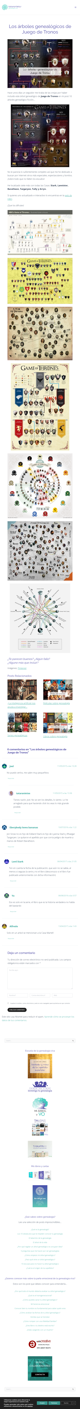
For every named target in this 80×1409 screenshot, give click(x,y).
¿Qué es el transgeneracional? (40, 1295)
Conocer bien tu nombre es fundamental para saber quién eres (40, 1308)
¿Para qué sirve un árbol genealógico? (40, 1259)
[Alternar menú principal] (75, 7)
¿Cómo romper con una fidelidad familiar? (40, 1321)
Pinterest (22, 668)
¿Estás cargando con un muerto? (40, 1330)
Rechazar (54, 1403)
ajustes (30, 1406)
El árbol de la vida (40, 1242)
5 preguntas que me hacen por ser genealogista (40, 1251)
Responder (11, 778)
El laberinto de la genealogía (40, 1238)
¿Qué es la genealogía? (40, 1229)
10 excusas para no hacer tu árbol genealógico (40, 1264)
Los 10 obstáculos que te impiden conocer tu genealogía (40, 1234)
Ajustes (66, 1403)
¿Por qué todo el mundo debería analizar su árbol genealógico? (40, 1291)
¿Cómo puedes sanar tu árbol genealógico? (40, 1300)
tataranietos (23, 793)
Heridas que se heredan (40, 1317)
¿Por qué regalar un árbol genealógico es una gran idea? (40, 1246)
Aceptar (42, 1403)
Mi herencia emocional (40, 1304)
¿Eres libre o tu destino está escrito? (40, 1325)
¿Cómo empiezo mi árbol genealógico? (40, 1255)
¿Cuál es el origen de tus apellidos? (40, 1268)
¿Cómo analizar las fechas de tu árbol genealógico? (40, 1312)
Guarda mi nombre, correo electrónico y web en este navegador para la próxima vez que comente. (40, 1003)
